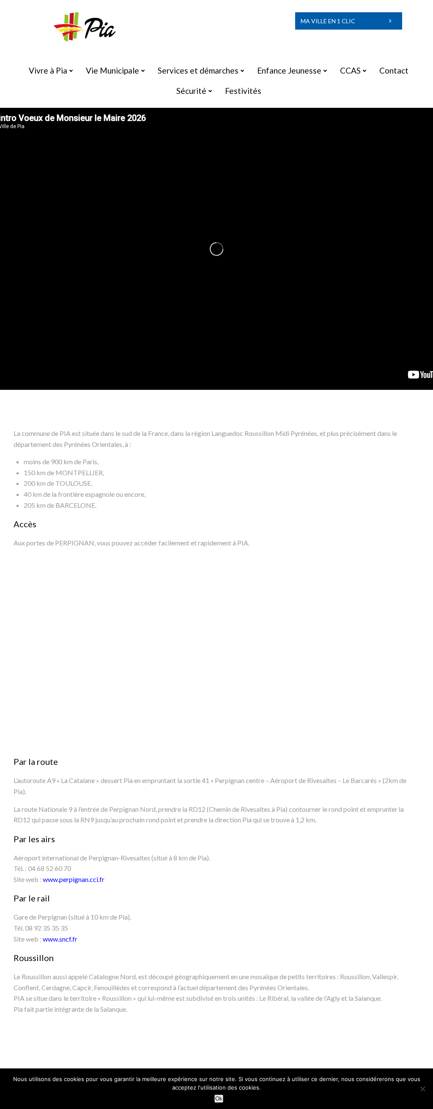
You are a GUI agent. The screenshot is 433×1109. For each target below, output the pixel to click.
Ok (218, 1098)
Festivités (243, 91)
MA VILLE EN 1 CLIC (328, 21)
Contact (393, 70)
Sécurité (191, 91)
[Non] (422, 1088)
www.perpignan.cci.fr (73, 879)
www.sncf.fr (60, 939)
